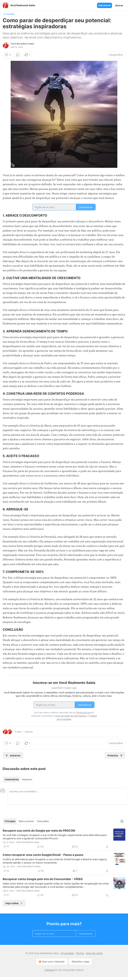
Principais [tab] (10, 821)
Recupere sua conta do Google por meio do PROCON (39, 830)
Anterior (15, 755)
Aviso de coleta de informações (70, 715)
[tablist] (18, 779)
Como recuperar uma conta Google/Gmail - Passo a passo (43, 855)
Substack (50, 969)
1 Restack (28, 731)
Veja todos (11, 903)
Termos (80, 953)
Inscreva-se (104, 5)
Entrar (119, 5)
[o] (119, 883)
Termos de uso (83, 712)
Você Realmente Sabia (22, 44)
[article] (64, 839)
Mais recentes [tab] (26, 821)
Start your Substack (53, 961)
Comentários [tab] (12, 779)
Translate (10, 14)
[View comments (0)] (17, 54)
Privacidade (67, 953)
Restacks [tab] (27, 779)
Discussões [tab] (43, 821)
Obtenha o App (80, 961)
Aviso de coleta (94, 953)
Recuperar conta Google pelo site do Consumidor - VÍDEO (43, 879)
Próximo (113, 755)
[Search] (122, 821)
